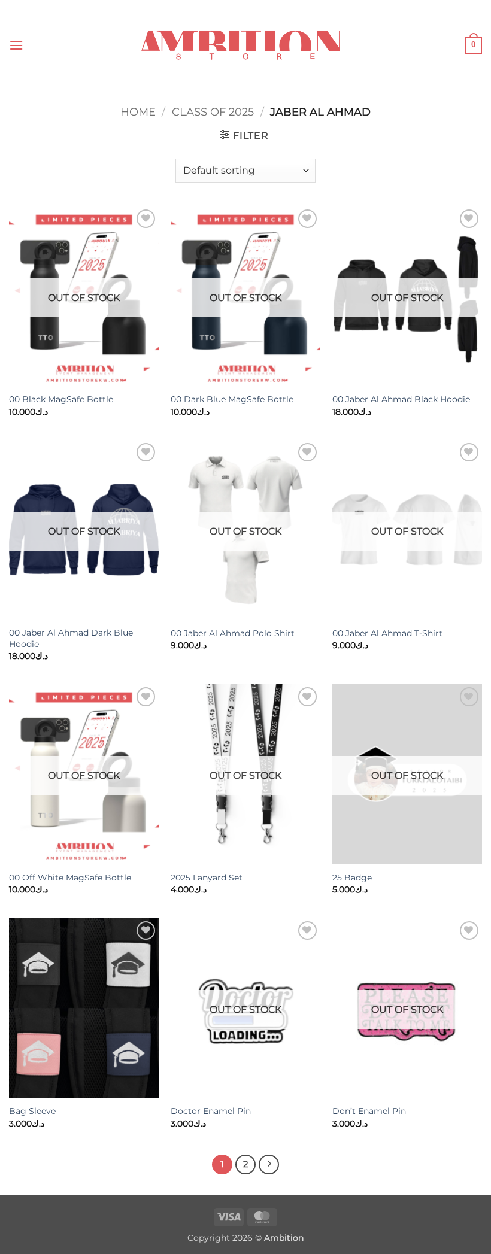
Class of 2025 (213, 112)
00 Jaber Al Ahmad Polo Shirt (233, 633)
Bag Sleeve (32, 1111)
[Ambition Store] (245, 45)
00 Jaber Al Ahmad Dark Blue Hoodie (71, 638)
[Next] (269, 1165)
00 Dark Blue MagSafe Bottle (232, 399)
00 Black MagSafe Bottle (61, 399)
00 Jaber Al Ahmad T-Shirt (387, 633)
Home (138, 112)
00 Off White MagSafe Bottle (70, 877)
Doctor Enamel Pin (211, 1111)
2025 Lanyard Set (207, 877)
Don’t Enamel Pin (369, 1111)
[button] (16, 45)
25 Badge (352, 877)
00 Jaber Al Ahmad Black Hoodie (401, 399)
